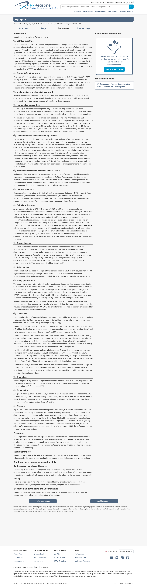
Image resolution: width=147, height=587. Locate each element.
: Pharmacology (104, 501)
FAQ (36, 567)
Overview (23, 28)
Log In (130, 2)
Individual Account (82, 561)
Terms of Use (129, 583)
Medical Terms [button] (125, 12)
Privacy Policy (118, 583)
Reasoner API (80, 557)
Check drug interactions (100, 2)
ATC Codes (58, 554)
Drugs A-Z (77, 12)
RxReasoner (79, 554)
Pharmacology (83, 28)
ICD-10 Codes (60, 557)
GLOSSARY (17, 567)
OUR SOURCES (28, 567)
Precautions (63, 28)
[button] (114, 69)
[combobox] (94, 7)
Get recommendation (117, 2)
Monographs (100, 12)
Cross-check (39, 554)
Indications (112, 12)
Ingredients (88, 12)
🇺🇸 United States (111, 551)
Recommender (40, 557)
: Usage (43, 501)
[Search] (131, 7)
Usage (43, 28)
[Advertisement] (73, 529)
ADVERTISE (44, 567)
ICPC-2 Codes (60, 561)
